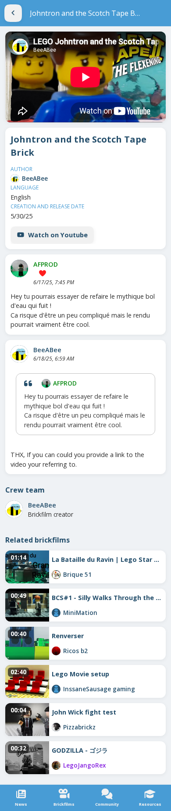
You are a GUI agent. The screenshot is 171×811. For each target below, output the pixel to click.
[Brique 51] (56, 574)
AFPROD (45, 264)
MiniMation (80, 612)
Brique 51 (77, 574)
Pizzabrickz (79, 727)
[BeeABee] (15, 178)
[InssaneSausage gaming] (56, 689)
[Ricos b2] (56, 651)
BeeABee (35, 178)
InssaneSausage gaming (99, 689)
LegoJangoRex (84, 765)
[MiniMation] (56, 612)
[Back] (13, 13)
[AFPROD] (19, 268)
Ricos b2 (75, 651)
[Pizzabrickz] (56, 727)
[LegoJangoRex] (56, 765)
